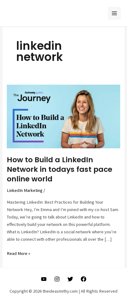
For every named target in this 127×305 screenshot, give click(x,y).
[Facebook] (83, 279)
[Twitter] (70, 279)
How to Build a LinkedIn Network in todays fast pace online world (59, 169)
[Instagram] (57, 279)
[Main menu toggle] (114, 13)
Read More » (18, 253)
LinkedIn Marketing (25, 190)
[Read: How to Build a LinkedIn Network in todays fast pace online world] (63, 116)
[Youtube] (44, 279)
